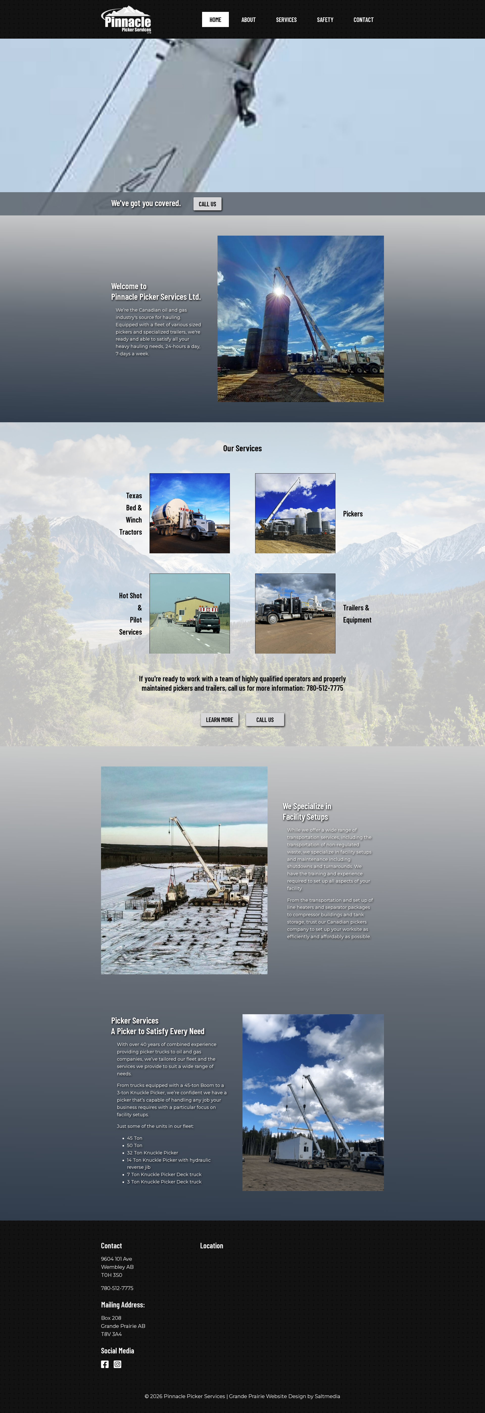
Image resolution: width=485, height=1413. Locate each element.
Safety (325, 19)
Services (286, 19)
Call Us (207, 204)
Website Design (286, 1396)
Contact (364, 19)
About (248, 19)
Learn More (219, 719)
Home (215, 19)
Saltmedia (327, 1396)
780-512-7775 (324, 687)
